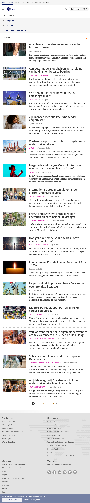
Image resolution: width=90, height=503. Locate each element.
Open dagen (6, 439)
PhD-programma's (8, 428)
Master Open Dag (8, 442)
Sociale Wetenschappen (56, 439)
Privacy (5, 492)
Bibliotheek (46, 2)
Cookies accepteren (12, 500)
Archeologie (51, 421)
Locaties (5, 482)
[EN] (84, 9)
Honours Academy (54, 449)
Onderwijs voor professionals (12, 432)
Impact (4, 475)
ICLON (49, 452)
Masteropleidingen (9, 425)
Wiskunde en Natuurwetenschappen (60, 442)
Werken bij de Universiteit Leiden (14, 464)
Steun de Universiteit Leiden (12, 468)
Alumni (4, 471)
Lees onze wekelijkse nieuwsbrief (59, 464)
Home (4, 15)
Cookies (5, 488)
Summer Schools (8, 435)
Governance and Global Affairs (58, 432)
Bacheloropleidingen (9, 421)
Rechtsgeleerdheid (54, 435)
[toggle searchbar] (66, 9)
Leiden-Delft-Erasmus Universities (14, 478)
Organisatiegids (36, 2)
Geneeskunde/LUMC (54, 428)
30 (53, 403)
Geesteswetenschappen (55, 425)
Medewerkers (26, 2)
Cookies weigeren (33, 500)
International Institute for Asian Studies (61, 456)
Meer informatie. (39, 496)
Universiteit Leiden (7, 2)
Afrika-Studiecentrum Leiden (57, 445)
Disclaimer (6, 485)
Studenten (17, 2)
